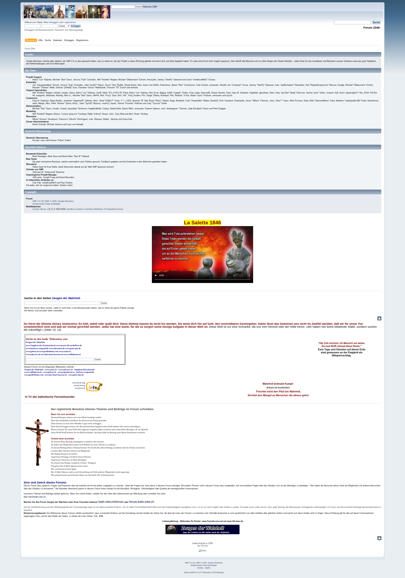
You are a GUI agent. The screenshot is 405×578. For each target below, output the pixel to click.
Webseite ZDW (150, 7)
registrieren (70, 22)
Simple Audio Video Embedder (46, 204)
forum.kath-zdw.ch (141, 501)
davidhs (70, 209)
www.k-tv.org (79, 385)
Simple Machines (66, 201)
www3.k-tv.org (78, 382)
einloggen (54, 22)
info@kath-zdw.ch (37, 497)
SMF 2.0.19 (37, 201)
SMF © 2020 (51, 201)
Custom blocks (39, 209)
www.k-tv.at (80, 388)
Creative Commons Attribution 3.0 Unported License (99, 209)
